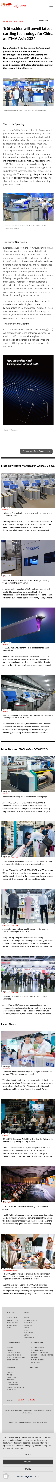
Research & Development (39, 1352)
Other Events (11, 1390)
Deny (28, 1454)
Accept (28, 1461)
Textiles (26, 1313)
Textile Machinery (13, 1342)
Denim (26, 1330)
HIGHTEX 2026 (11, 1377)
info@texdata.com (28, 1413)
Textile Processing (37, 1348)
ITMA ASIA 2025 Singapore (15, 1387)
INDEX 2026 (10, 1380)
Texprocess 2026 (12, 1385)
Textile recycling (37, 1350)
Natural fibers (12, 1318)
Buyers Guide (34, 1367)
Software (34, 1357)
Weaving (10, 1350)
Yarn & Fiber (11, 1313)
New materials (12, 1325)
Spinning (10, 1348)
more (28, 1469)
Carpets (26, 1335)
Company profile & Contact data (36, 451)
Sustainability (36, 1362)
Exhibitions (11, 1367)
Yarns (9, 1328)
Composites (28, 1325)
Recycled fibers (12, 1323)
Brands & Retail (29, 1337)
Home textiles (28, 1332)
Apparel (26, 1328)
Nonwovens (28, 1323)
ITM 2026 (9, 1375)
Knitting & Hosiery (13, 1352)
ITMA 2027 (10, 1372)
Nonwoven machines (14, 1355)
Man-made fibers (12, 1320)
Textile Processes (37, 1342)
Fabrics (26, 1318)
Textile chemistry (37, 1360)
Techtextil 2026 (12, 1382)
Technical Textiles (30, 1320)
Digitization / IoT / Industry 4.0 (42, 1355)
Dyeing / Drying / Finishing (16, 1357)
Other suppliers (12, 1360)
